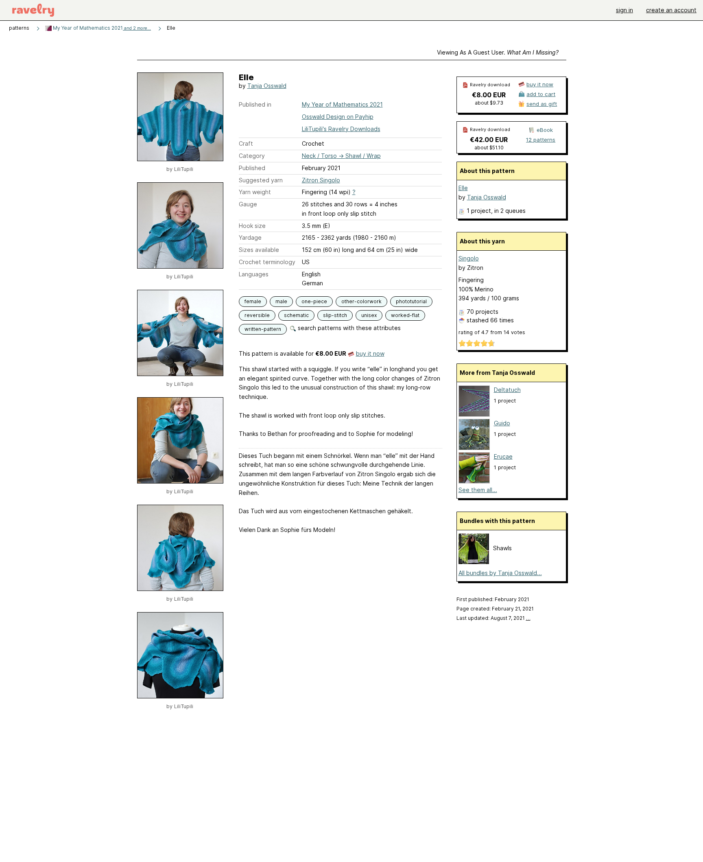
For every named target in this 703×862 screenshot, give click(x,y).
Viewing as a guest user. (498, 52)
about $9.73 (489, 103)
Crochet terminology (267, 261)
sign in (624, 10)
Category (252, 155)
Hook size (252, 225)
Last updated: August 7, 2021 (493, 618)
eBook (545, 130)
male (281, 301)
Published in (255, 104)
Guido (502, 423)
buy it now (370, 353)
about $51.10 (489, 147)
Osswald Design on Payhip (337, 116)
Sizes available (259, 249)
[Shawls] (473, 561)
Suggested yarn (261, 180)
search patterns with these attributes (348, 327)
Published (252, 167)
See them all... (477, 489)
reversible (257, 315)
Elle (463, 187)
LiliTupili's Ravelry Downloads (341, 128)
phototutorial (411, 301)
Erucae (503, 456)
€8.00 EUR (489, 95)
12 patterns (540, 139)
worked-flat (405, 315)
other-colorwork (361, 301)
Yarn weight (255, 191)
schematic (296, 315)
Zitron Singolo (321, 180)
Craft (246, 143)
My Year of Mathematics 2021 (101, 28)
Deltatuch (507, 389)
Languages (254, 274)
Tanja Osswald (266, 85)
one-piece (314, 301)
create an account (671, 10)
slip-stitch (335, 315)
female (253, 301)
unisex (369, 315)
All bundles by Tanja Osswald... (500, 572)
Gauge (248, 204)
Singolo (468, 258)
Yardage (250, 237)
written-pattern (263, 329)
